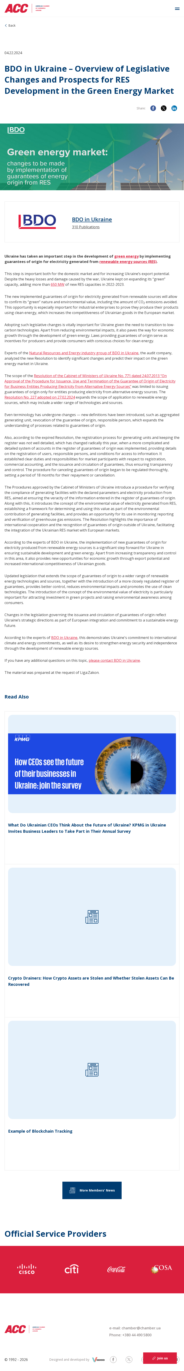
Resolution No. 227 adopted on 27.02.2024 (39, 397)
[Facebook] (153, 108)
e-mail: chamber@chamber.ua (135, 1328)
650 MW (57, 284)
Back (11, 25)
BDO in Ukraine (92, 219)
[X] (164, 108)
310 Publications (86, 226)
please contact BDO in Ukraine (114, 660)
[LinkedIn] (174, 108)
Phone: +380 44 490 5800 (130, 1335)
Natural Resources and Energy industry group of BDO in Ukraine (83, 352)
